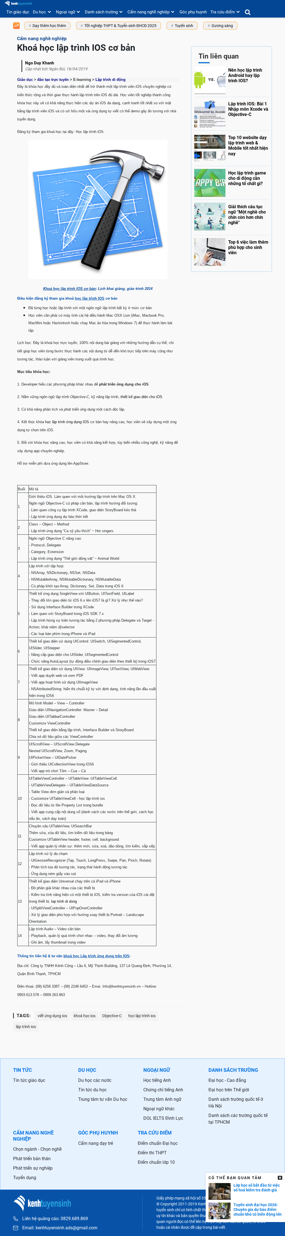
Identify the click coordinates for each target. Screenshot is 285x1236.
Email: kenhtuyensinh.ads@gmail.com (59, 1228)
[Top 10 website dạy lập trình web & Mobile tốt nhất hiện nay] (231, 147)
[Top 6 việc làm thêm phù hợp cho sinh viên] (231, 250)
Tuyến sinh (184, 25)
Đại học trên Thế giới (228, 1089)
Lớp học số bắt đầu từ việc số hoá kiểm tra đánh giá (257, 1187)
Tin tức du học (92, 1089)
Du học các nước (94, 1080)
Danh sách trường (101, 11)
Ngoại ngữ (65, 11)
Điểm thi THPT (152, 1152)
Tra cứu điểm (222, 11)
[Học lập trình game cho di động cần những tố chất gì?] (231, 181)
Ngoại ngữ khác (159, 1108)
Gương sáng (222, 25)
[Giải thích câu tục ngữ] (231, 216)
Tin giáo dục (17, 11)
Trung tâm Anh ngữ (162, 1099)
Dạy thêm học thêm (49, 25)
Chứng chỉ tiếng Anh (163, 1089)
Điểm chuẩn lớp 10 (156, 1162)
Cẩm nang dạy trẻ (95, 1143)
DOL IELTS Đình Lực (163, 1118)
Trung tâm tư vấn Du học (102, 1099)
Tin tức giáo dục (29, 1080)
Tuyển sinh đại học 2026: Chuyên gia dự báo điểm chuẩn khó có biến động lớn (258, 1209)
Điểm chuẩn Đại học (158, 1143)
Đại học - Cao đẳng (227, 1080)
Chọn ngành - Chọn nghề (37, 1149)
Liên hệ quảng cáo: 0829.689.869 (55, 1218)
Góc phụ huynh (193, 11)
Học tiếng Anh (157, 1080)
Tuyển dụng (24, 1177)
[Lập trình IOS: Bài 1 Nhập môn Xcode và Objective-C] (231, 112)
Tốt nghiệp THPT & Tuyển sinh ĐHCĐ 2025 (120, 25)
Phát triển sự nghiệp (33, 1168)
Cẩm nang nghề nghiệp (148, 11)
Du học (39, 11)
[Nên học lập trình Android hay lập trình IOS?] (231, 80)
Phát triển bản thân (32, 1158)
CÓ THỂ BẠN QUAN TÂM (235, 1178)
